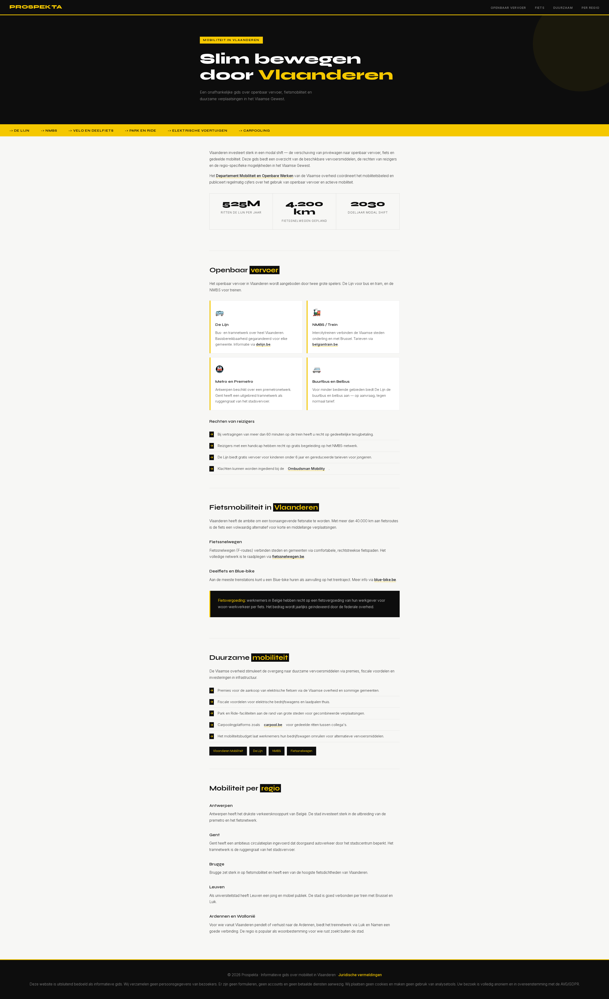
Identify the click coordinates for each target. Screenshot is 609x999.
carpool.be (273, 724)
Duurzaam (563, 8)
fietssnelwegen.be (288, 556)
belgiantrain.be (325, 344)
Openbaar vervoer (508, 8)
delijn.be (263, 344)
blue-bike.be (385, 579)
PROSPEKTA (36, 7)
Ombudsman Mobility (306, 468)
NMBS (276, 751)
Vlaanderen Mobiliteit (228, 751)
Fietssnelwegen (301, 751)
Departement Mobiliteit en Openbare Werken (254, 176)
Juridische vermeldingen (360, 975)
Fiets (540, 8)
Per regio (590, 8)
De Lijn (258, 751)
